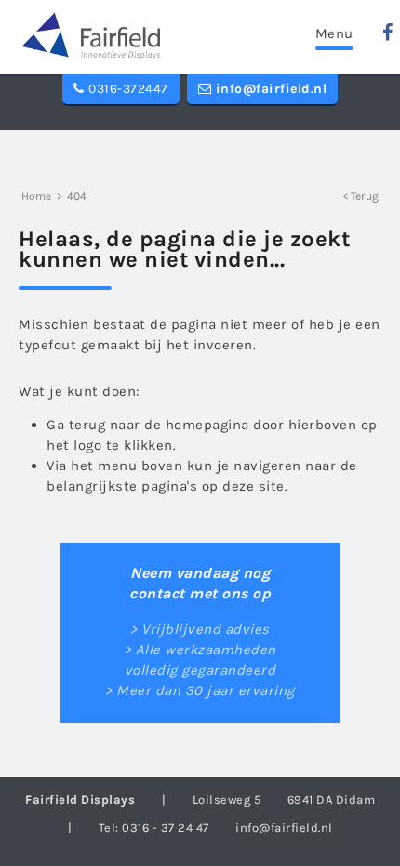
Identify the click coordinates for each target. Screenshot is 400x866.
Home (36, 196)
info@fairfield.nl (269, 89)
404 (77, 196)
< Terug (361, 196)
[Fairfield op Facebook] (387, 32)
